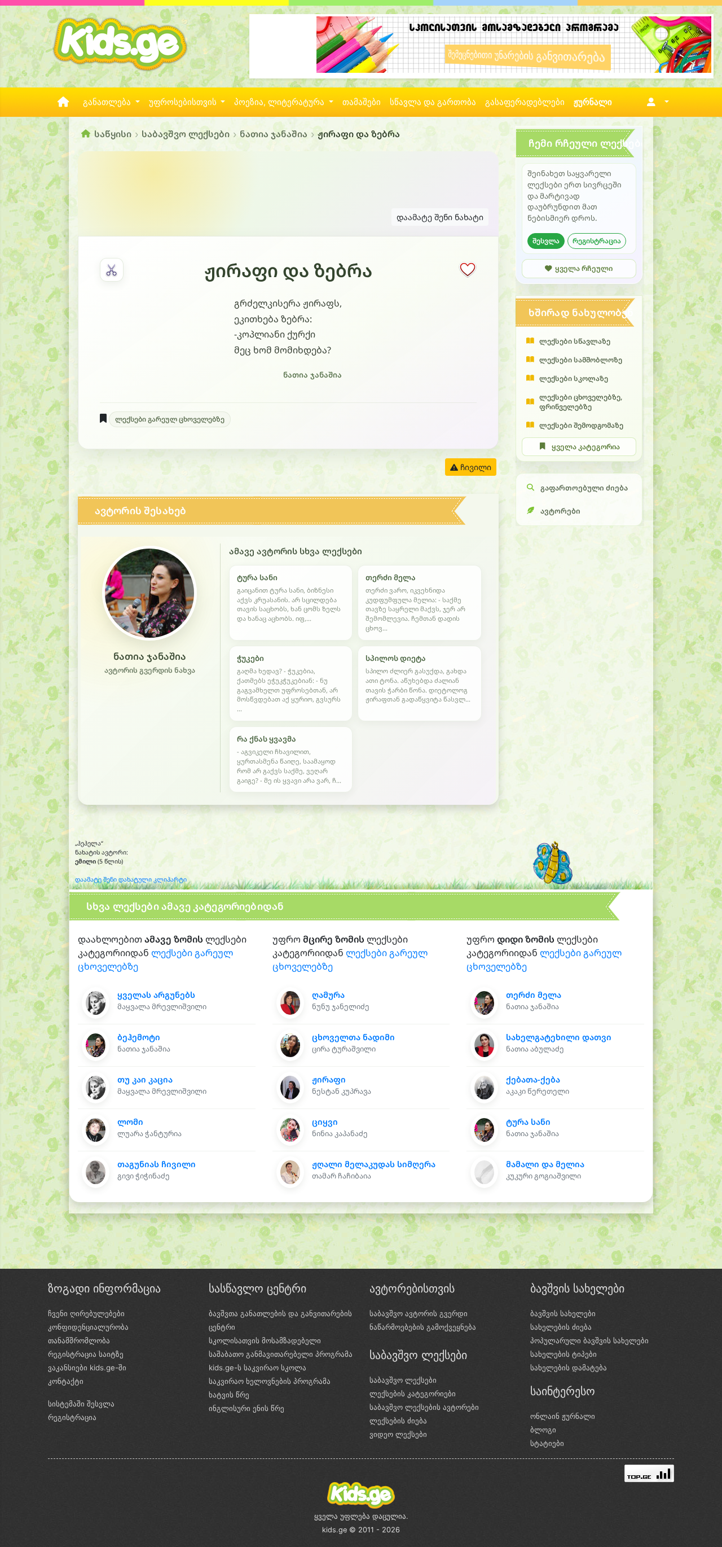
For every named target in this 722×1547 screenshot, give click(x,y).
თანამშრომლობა (79, 1340)
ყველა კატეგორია (586, 447)
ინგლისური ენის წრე (246, 1408)
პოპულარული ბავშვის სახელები (589, 1340)
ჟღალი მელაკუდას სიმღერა (373, 1164)
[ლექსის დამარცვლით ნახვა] (112, 270)
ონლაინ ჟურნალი (562, 1416)
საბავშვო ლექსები (186, 134)
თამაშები (361, 102)
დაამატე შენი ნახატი (440, 217)
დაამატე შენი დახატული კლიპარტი (131, 879)
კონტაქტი (65, 1381)
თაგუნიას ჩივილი (156, 1164)
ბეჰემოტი (138, 1037)
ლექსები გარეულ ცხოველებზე (169, 419)
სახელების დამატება (568, 1367)
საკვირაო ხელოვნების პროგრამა (270, 1381)
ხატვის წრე (229, 1394)
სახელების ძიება (561, 1326)
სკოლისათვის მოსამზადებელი (265, 1340)
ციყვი (325, 1121)
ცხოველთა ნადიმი (353, 1037)
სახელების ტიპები (563, 1353)
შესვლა (546, 241)
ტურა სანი (528, 1121)
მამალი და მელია (545, 1164)
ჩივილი (474, 467)
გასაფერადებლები (525, 102)
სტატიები (547, 1443)
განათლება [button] (108, 102)
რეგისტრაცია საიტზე (86, 1353)
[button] (655, 102)
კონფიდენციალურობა (88, 1326)
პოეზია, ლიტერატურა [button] (280, 102)
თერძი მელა (533, 994)
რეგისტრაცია (597, 241)
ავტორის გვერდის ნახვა (149, 670)
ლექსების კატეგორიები (412, 1393)
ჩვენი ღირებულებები (86, 1313)
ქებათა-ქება (533, 1079)
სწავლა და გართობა (433, 102)
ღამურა (328, 994)
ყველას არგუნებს (156, 994)
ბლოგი (543, 1429)
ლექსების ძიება (398, 1420)
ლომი (130, 1121)
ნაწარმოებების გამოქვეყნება (422, 1326)
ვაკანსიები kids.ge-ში (87, 1367)
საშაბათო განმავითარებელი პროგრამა (281, 1353)
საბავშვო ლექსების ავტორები (424, 1407)
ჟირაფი (329, 1079)
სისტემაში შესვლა (81, 1403)
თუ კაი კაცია (145, 1079)
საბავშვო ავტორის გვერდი (418, 1313)
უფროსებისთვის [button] (184, 102)
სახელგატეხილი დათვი (558, 1037)
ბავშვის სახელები (563, 1313)
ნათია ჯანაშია (273, 134)
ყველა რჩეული (584, 268)
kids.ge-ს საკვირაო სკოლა (257, 1367)
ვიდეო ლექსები (398, 1434)
